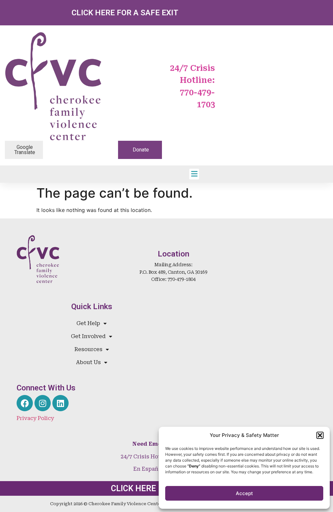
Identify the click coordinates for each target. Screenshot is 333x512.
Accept (244, 493)
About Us (88, 362)
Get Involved (88, 336)
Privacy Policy (35, 418)
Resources (88, 349)
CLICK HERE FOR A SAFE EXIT (125, 12)
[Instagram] (42, 403)
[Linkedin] (60, 403)
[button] (320, 435)
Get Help (88, 323)
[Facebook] (25, 403)
